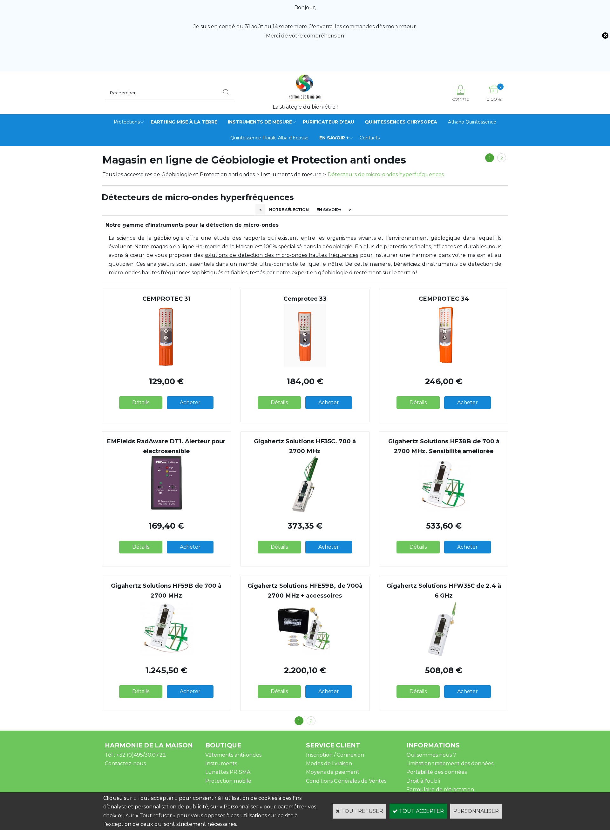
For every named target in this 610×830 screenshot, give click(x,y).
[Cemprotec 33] (305, 366)
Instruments (221, 763)
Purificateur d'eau (328, 122)
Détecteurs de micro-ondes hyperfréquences (386, 174)
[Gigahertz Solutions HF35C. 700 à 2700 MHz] (305, 510)
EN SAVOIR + (334, 138)
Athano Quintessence (472, 122)
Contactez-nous (125, 763)
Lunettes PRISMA (227, 772)
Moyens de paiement (332, 772)
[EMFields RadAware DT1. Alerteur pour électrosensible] (166, 510)
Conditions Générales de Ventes (346, 781)
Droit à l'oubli (423, 781)
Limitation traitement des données (449, 763)
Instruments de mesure (260, 122)
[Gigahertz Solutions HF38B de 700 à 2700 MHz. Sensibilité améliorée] (443, 510)
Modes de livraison (329, 763)
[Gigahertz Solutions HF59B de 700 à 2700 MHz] (166, 655)
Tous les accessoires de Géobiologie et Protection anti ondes (178, 174)
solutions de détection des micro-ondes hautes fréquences (281, 255)
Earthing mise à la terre (184, 122)
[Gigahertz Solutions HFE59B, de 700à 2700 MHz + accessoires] (305, 655)
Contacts (370, 138)
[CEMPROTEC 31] (166, 366)
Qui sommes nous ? (431, 755)
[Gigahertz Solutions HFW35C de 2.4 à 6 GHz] (443, 655)
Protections (127, 122)
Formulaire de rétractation (440, 789)
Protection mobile (228, 781)
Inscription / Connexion (335, 755)
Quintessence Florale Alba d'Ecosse (269, 138)
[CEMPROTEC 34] (443, 366)
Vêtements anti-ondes (233, 755)
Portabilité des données (436, 772)
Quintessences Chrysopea (401, 122)
